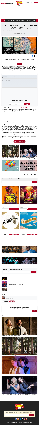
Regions (24, 420)
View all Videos (4, 291)
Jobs (19, 20)
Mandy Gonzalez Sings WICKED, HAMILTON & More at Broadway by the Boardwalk (21, 287)
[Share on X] (34, 56)
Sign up (34, 310)
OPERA (19, 5)
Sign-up (32, 2)
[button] (37, 20)
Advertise (7, 420)
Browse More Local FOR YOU (30, 174)
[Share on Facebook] (32, 56)
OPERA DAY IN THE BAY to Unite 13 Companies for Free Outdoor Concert (14, 355)
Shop (25, 20)
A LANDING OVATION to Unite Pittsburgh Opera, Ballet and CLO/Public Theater (9, 80)
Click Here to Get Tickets (19, 141)
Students (22, 20)
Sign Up (19, 64)
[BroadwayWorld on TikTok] (22, 419)
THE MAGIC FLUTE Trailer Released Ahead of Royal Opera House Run (19, 277)
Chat (17, 20)
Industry (14, 20)
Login (34, 20)
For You (5, 143)
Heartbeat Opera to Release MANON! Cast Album (9, 83)
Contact (13, 420)
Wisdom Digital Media (17, 422)
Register (30, 20)
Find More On (19, 238)
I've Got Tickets (14, 209)
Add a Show (12, 301)
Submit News (20, 420)
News (9, 20)
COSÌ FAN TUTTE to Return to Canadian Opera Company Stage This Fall (9, 77)
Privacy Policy (29, 422)
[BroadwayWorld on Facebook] (16, 419)
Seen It (5, 209)
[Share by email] (36, 56)
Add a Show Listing (9, 3)
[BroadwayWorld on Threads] (24, 419)
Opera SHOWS (4, 294)
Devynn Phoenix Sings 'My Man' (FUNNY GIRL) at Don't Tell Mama (18, 281)
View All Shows (5, 301)
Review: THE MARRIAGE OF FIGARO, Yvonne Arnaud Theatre (8, 86)
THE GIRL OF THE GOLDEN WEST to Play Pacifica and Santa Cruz (13, 374)
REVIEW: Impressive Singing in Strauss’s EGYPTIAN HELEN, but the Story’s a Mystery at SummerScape (19, 394)
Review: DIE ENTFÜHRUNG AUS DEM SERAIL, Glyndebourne (11, 335)
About (10, 420)
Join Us (16, 420)
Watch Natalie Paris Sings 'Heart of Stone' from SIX (16, 284)
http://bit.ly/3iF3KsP (24, 107)
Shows (12, 20)
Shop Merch (4, 3)
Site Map (27, 420)
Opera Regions (6, 20)
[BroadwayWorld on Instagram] (18, 419)
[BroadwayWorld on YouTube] (26, 419)
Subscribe (33, 271)
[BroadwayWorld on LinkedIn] (20, 419)
